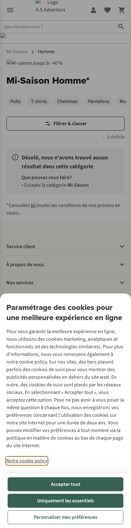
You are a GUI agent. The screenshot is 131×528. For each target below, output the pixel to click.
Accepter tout (65, 484)
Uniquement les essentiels (65, 500)
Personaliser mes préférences (65, 517)
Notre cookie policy (26, 460)
